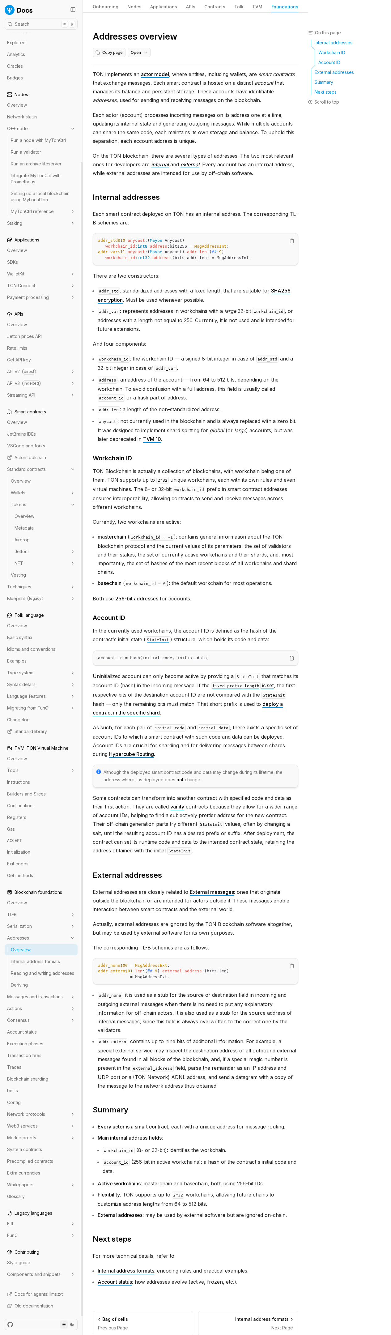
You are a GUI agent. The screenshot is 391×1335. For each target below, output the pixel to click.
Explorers (17, 42)
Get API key (19, 359)
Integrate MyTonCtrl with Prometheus (36, 178)
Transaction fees (24, 1055)
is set (243, 685)
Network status (22, 116)
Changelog (18, 719)
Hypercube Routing (131, 754)
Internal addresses (126, 197)
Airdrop (22, 539)
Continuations (21, 805)
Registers (16, 817)
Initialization (18, 852)
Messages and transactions (35, 996)
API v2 (20, 371)
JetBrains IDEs (21, 434)
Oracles (15, 66)
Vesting (18, 575)
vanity (177, 807)
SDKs (12, 262)
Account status (22, 1031)
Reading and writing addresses (42, 973)
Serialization (19, 926)
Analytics (16, 54)
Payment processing (28, 297)
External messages (212, 892)
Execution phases (25, 1043)
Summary (110, 1109)
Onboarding (105, 6)
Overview (17, 105)
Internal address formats (35, 961)
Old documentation (34, 1305)
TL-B (12, 914)
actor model (155, 74)
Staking (14, 223)
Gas (11, 829)
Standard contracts (26, 469)
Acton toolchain (30, 457)
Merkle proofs (21, 1137)
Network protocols (26, 1114)
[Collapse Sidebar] (73, 9)
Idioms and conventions (31, 649)
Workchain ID (112, 458)
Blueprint (24, 598)
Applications (163, 6)
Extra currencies (23, 1172)
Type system (20, 672)
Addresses (18, 937)
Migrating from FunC (27, 707)
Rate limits (17, 348)
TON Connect (21, 285)
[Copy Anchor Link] (164, 197)
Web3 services (22, 1125)
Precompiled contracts (30, 1161)
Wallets (18, 492)
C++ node (17, 128)
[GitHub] (10, 1324)
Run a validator (26, 152)
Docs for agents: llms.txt (39, 1294)
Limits (12, 1090)
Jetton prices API (24, 336)
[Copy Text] (291, 241)
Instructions (18, 782)
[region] (195, 249)
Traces (14, 1067)
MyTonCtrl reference (32, 211)
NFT (19, 563)
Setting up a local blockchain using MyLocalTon (40, 196)
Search (44, 24)
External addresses (127, 875)
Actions (14, 1008)
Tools (13, 770)
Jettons (22, 551)
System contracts (24, 1149)
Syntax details (21, 684)
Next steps (112, 1239)
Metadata (24, 528)
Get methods (20, 875)
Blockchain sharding (27, 1078)
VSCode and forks (26, 445)
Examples (17, 660)
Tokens (18, 504)
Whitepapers (20, 1184)
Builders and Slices (26, 793)
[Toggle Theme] (68, 1324)
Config (14, 1102)
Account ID (109, 617)
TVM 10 (152, 439)
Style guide (18, 1262)
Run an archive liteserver (36, 163)
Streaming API (21, 395)
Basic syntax (19, 637)
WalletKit (15, 273)
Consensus (18, 1020)
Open (136, 52)
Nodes (134, 6)
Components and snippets (34, 1274)
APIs (190, 6)
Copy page (112, 52)
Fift (10, 1223)
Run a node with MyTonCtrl (38, 140)
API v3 (23, 383)
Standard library (31, 731)
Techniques (19, 586)
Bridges (15, 77)
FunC (12, 1235)
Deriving (19, 984)
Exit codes (17, 863)
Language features (26, 696)
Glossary (16, 1196)
